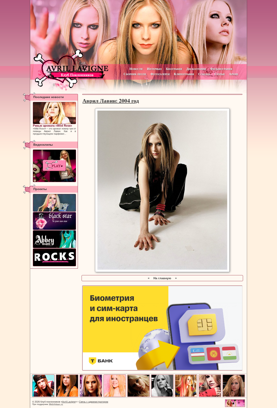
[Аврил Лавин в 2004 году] (91, 396)
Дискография (196, 69)
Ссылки (204, 74)
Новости (136, 69)
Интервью (154, 69)
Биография (174, 69)
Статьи (219, 74)
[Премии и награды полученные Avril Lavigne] (54, 203)
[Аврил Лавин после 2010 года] (234, 396)
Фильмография (221, 69)
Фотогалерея (160, 74)
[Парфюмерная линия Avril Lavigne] (54, 221)
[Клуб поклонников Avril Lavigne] (138, 32)
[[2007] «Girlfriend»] (54, 166)
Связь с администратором (93, 401)
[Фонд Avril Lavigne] (54, 257)
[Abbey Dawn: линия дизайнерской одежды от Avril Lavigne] (54, 239)
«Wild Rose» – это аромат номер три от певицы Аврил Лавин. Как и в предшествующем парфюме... (54, 129)
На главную (162, 278)
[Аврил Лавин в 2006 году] (138, 396)
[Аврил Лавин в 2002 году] (43, 396)
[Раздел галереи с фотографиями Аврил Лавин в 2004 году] (162, 271)
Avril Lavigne (69, 401)
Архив (233, 74)
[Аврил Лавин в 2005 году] (115, 396)
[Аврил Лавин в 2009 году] (210, 396)
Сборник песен (135, 74)
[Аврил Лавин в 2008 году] (186, 396)
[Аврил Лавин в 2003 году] (67, 396)
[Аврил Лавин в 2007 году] (162, 396)
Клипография (184, 74)
